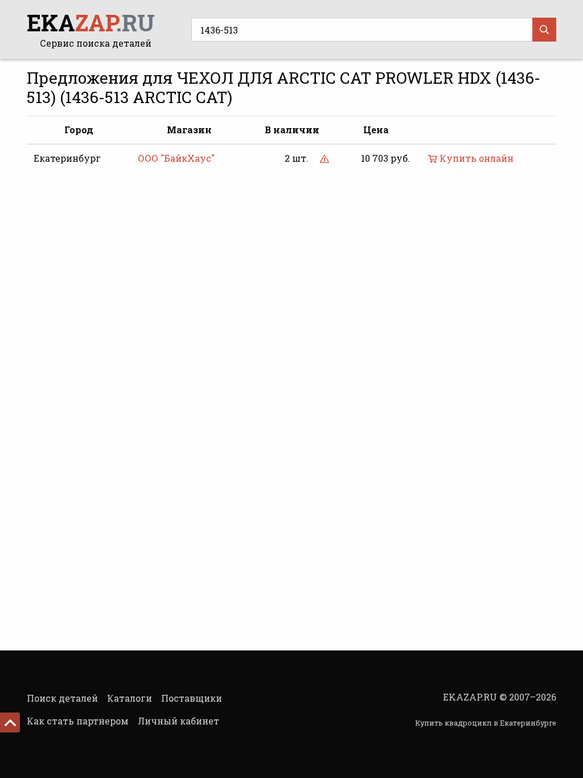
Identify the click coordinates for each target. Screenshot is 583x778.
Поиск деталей (62, 698)
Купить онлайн (475, 158)
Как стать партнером (78, 721)
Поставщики (191, 698)
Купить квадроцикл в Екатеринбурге (485, 722)
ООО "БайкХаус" (176, 158)
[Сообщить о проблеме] (324, 158)
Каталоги (129, 698)
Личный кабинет (178, 721)
